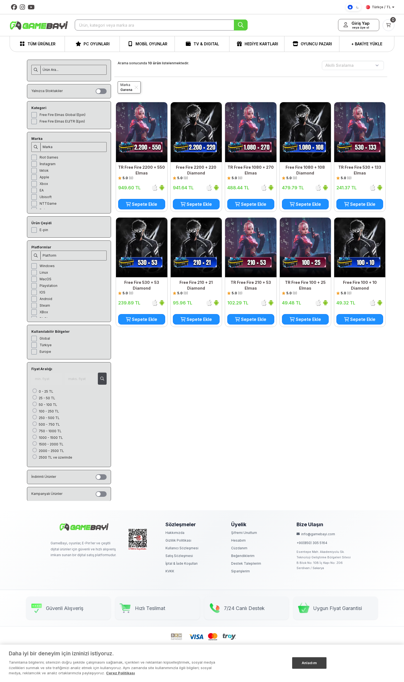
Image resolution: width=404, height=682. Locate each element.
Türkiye (46, 345)
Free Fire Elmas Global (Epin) (62, 115)
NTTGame (48, 203)
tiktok (44, 170)
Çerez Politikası (120, 672)
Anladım (309, 662)
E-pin (44, 230)
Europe (45, 352)
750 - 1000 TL (50, 431)
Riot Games (49, 157)
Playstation (48, 286)
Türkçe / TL (381, 7)
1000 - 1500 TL (50, 438)
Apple (44, 177)
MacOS (45, 279)
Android (46, 299)
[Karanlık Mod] (353, 7)
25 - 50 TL (46, 398)
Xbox (44, 184)
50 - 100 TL (47, 405)
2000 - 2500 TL (51, 451)
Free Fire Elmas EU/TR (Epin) (62, 121)
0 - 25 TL (45, 391)
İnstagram (48, 164)
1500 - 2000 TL (50, 444)
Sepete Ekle (144, 204)
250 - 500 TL (49, 418)
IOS (42, 292)
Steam (45, 305)
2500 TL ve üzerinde (55, 457)
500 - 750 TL (49, 424)
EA (42, 190)
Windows (47, 266)
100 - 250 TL (48, 411)
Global (45, 338)
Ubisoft (46, 197)
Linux (44, 272)
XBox (44, 312)
